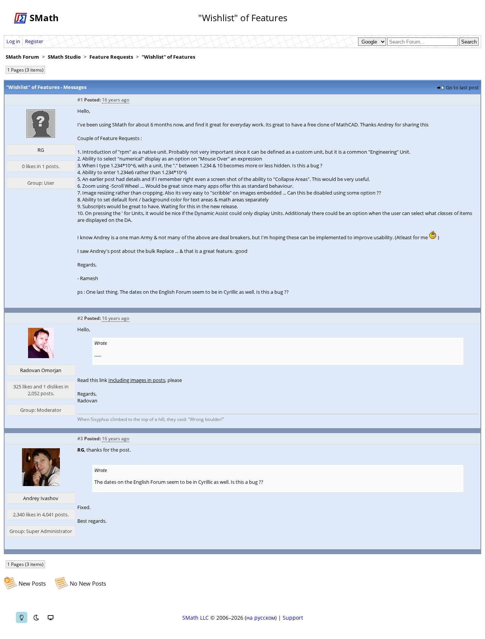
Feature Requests (111, 56)
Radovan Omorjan (40, 370)
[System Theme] (50, 617)
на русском (260, 617)
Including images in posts (136, 380)
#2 (80, 318)
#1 (80, 100)
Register (34, 41)
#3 (80, 438)
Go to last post (462, 87)
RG (41, 150)
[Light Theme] (21, 617)
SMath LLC (195, 617)
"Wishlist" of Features (168, 56)
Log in (13, 41)
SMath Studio (64, 56)
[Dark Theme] (36, 617)
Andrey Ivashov (40, 498)
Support (293, 617)
